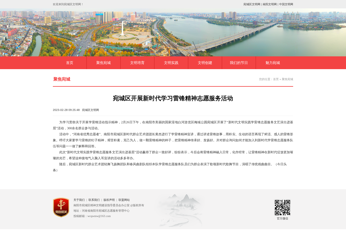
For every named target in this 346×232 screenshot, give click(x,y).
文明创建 (205, 63)
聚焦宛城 (103, 63)
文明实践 (171, 63)
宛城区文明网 (251, 4)
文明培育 (137, 63)
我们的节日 (239, 63)
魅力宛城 (273, 63)
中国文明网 (286, 4)
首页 (69, 63)
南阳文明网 (270, 4)
